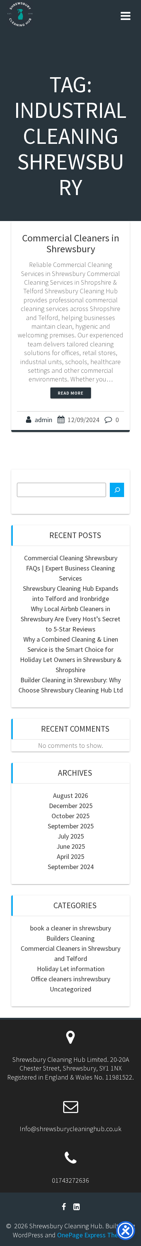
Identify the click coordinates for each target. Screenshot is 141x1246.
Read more (70, 393)
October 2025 (70, 815)
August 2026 (70, 795)
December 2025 (70, 805)
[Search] (117, 490)
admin (43, 419)
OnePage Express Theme (92, 1235)
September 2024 (71, 866)
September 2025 (71, 826)
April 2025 (70, 856)
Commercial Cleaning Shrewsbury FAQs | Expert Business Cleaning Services (70, 568)
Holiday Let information (71, 968)
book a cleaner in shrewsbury (70, 928)
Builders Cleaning (70, 938)
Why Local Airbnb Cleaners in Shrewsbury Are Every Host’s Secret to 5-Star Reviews (70, 618)
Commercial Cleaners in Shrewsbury (70, 243)
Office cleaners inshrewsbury (70, 979)
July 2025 (71, 836)
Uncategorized (70, 989)
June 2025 (70, 846)
